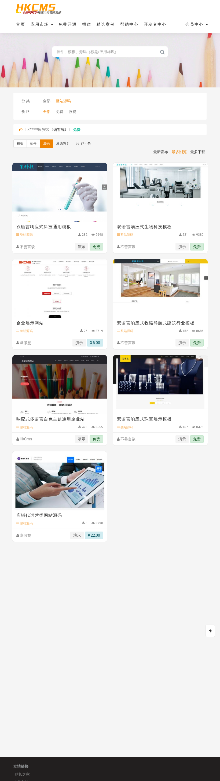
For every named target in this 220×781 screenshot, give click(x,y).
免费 (59, 111)
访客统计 (60, 129)
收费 (72, 111)
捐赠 (86, 24)
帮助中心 (129, 24)
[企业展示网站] (59, 288)
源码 (46, 143)
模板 (20, 143)
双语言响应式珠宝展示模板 (144, 419)
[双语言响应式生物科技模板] (160, 192)
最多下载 (197, 152)
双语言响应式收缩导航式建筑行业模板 (156, 323)
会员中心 (195, 24)
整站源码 (63, 101)
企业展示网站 (30, 323)
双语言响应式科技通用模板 (43, 226)
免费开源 (67, 24)
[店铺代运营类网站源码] (59, 480)
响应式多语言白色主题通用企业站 (50, 419)
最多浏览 (179, 152)
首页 (20, 24)
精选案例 (106, 24)
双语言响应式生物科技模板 (144, 226)
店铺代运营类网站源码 (39, 515)
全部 (46, 101)
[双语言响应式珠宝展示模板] (160, 384)
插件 (33, 143)
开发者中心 (155, 24)
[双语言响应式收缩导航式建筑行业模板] (160, 288)
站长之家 (22, 774)
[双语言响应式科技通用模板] (59, 192)
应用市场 (40, 24)
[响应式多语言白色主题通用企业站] (59, 384)
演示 (81, 247)
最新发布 (160, 152)
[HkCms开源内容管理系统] (38, 8)
